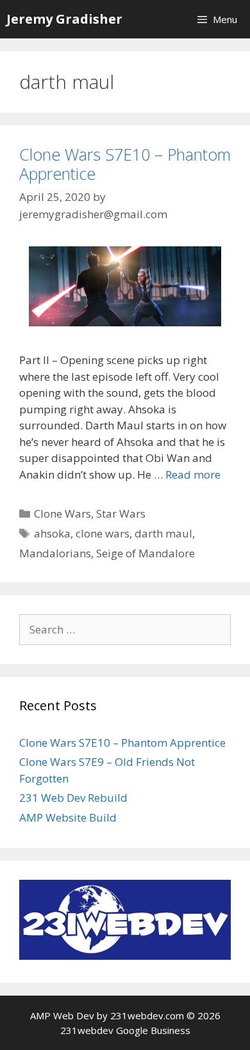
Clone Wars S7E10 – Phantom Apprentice (125, 163)
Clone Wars (62, 513)
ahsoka (52, 533)
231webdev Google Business (125, 1030)
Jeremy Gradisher (64, 19)
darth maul (163, 533)
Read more (193, 474)
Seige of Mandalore (145, 553)
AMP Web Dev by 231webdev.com (107, 1015)
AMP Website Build (68, 817)
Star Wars (121, 513)
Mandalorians (55, 553)
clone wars (102, 533)
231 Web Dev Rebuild (73, 797)
